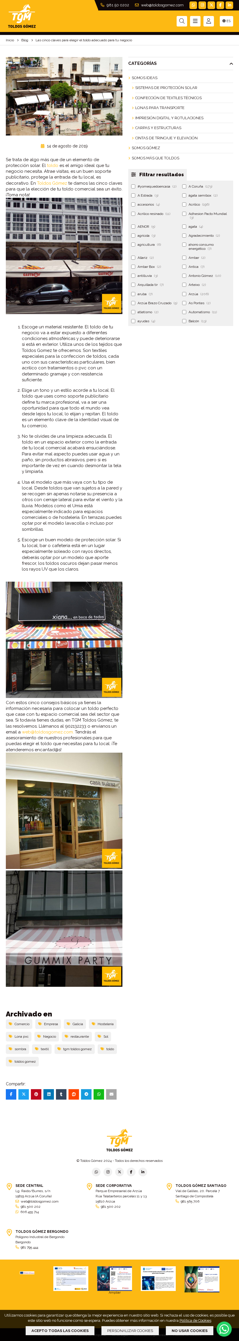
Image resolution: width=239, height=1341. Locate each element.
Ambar (197, 258)
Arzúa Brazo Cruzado (157, 303)
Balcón (197, 321)
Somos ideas (144, 78)
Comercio (22, 1024)
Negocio (49, 1036)
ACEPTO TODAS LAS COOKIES (60, 1330)
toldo (52, 165)
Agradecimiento (204, 236)
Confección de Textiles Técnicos (168, 98)
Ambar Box (149, 267)
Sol (105, 1036)
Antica (196, 267)
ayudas (146, 321)
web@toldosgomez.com (162, 5)
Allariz (146, 258)
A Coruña (200, 186)
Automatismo (203, 312)
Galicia (78, 1024)
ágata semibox (203, 195)
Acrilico (199, 204)
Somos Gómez (146, 148)
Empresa (51, 1024)
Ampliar (115, 1292)
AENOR (146, 227)
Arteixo (197, 285)
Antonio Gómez (205, 276)
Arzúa (199, 294)
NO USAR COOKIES (190, 1330)
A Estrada (148, 195)
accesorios (149, 204)
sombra (20, 1049)
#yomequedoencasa (157, 186)
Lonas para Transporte (159, 108)
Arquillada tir (151, 285)
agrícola (146, 236)
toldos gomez (25, 1061)
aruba (145, 294)
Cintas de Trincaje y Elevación (166, 138)
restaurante (80, 1036)
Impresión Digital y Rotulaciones (169, 118)
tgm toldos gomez (77, 1049)
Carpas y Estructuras (158, 128)
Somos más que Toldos (155, 158)
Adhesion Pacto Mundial (208, 216)
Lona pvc (22, 1036)
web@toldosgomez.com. (48, 732)
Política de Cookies (195, 1320)
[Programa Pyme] (202, 1279)
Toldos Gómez (52, 183)
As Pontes (199, 303)
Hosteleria (106, 1024)
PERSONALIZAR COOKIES (130, 1330)
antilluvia (148, 276)
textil (45, 1049)
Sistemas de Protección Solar (166, 88)
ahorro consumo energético (201, 246)
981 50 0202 (117, 5)
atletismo (148, 312)
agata (196, 227)
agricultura (149, 245)
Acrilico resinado (154, 214)
